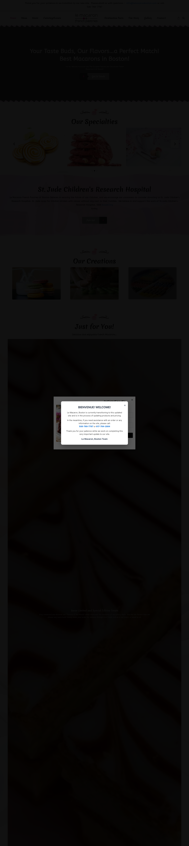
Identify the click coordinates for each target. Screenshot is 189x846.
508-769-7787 (86, 426)
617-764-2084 (103, 426)
